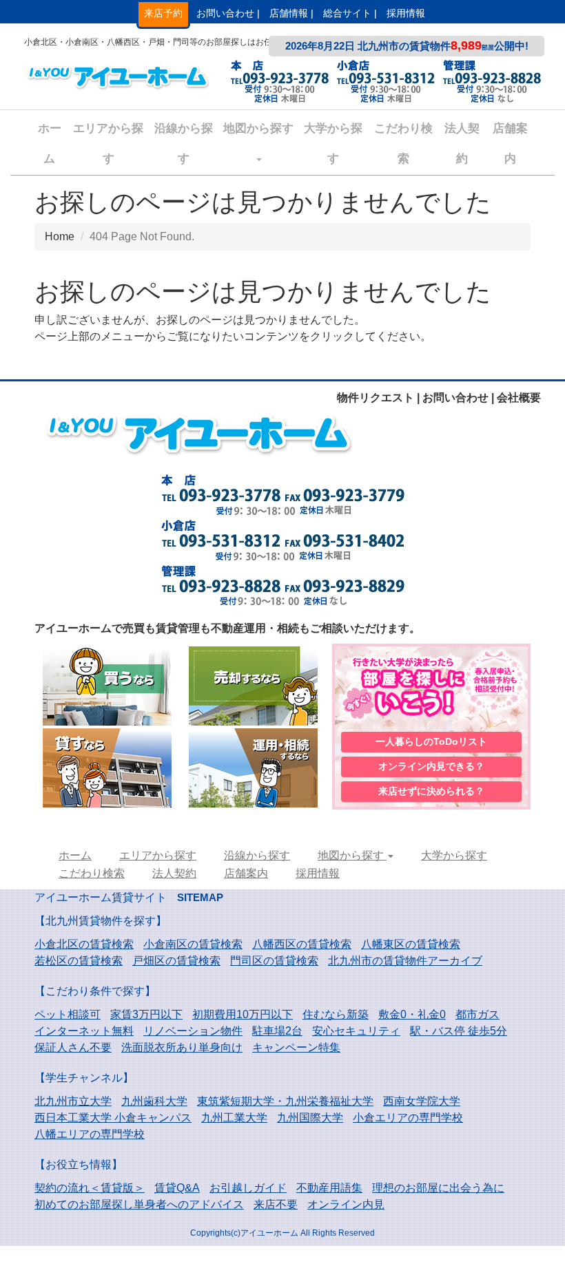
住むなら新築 (335, 1014)
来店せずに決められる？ (431, 790)
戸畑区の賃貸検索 (176, 961)
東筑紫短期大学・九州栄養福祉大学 (285, 1101)
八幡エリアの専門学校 (89, 1134)
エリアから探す (108, 143)
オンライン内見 (345, 1204)
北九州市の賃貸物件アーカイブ (405, 961)
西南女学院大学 (421, 1101)
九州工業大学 (234, 1117)
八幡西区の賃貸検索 (301, 944)
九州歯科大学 (154, 1101)
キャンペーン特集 (296, 1047)
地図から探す (258, 128)
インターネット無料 (84, 1031)
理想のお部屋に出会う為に (438, 1188)
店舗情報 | (291, 13)
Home (59, 236)
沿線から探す (183, 143)
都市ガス (477, 1014)
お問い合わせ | (228, 13)
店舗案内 (510, 143)
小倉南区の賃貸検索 (193, 944)
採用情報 (406, 13)
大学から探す (333, 143)
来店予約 (163, 13)
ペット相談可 (67, 1014)
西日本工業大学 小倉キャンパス (113, 1117)
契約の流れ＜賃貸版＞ (89, 1188)
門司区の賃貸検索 (274, 961)
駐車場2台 (277, 1031)
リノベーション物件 (193, 1031)
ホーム (49, 143)
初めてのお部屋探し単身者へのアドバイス (139, 1204)
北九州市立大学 (73, 1101)
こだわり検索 (403, 143)
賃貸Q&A (177, 1188)
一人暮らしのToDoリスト (431, 741)
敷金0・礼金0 (412, 1014)
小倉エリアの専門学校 (408, 1117)
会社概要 (519, 397)
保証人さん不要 (73, 1047)
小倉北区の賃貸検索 (84, 944)
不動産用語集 (329, 1188)
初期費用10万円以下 (242, 1014)
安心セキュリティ (356, 1031)
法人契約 (462, 143)
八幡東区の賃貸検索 (410, 944)
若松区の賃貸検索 (78, 961)
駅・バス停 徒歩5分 (458, 1031)
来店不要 (276, 1204)
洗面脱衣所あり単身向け (182, 1047)
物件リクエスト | (378, 397)
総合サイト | (350, 13)
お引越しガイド (248, 1188)
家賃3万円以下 (146, 1014)
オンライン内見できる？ (431, 766)
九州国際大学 (310, 1117)
